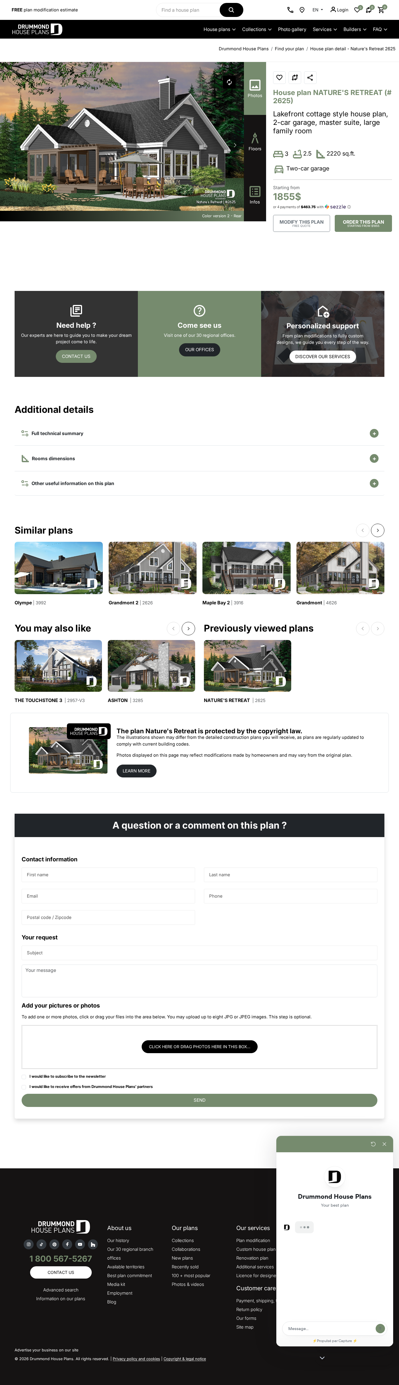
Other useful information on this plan (71, 483)
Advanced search (61, 1290)
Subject (35, 952)
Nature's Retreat (235, 700)
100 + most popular (191, 1275)
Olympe (30, 603)
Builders (352, 29)
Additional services (255, 1267)
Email (32, 896)
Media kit (116, 1284)
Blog (111, 1302)
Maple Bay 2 (222, 603)
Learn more (136, 771)
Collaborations (186, 1249)
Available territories (126, 1267)
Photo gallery (292, 29)
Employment (119, 1293)
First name (37, 874)
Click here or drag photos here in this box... (199, 1046)
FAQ (377, 29)
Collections (254, 29)
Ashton (125, 700)
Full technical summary (56, 433)
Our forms (246, 1318)
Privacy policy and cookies (136, 1358)
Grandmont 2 (131, 603)
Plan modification (253, 1240)
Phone (216, 896)
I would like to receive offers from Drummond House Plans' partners (91, 1086)
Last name (219, 874)
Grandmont (316, 603)
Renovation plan (252, 1258)
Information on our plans (60, 1298)
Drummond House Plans (244, 48)
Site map (245, 1327)
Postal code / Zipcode (49, 917)
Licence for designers (258, 1275)
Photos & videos (188, 1284)
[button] (235, 145)
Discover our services (322, 356)
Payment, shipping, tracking (264, 1300)
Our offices (199, 349)
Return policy (249, 1309)
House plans (217, 29)
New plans (182, 1258)
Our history (118, 1240)
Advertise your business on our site (46, 1350)
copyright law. (280, 731)
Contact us (76, 356)
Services (322, 29)
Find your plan (289, 48)
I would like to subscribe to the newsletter (68, 1076)
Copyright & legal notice (185, 1358)
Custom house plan (256, 1249)
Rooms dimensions (53, 458)
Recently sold (185, 1267)
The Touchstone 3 (50, 700)
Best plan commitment (129, 1275)
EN (316, 10)
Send (200, 1100)
